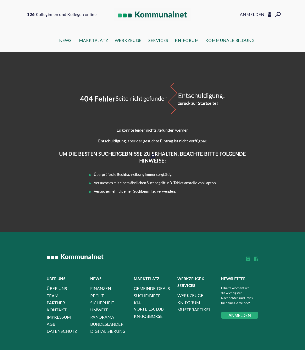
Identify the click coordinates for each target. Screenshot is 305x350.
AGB (51, 324)
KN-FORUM (187, 40)
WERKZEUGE (128, 40)
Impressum (59, 317)
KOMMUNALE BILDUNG (230, 40)
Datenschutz (62, 331)
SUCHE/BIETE (147, 295)
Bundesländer (106, 324)
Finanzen (100, 288)
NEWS (65, 40)
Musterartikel (194, 309)
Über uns (57, 288)
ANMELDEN (239, 315)
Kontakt (57, 309)
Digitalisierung (108, 331)
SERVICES (158, 40)
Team (52, 295)
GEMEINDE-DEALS (152, 288)
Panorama (102, 317)
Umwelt (99, 309)
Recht (97, 295)
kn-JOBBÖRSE (148, 316)
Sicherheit (102, 302)
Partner (56, 302)
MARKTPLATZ (93, 40)
